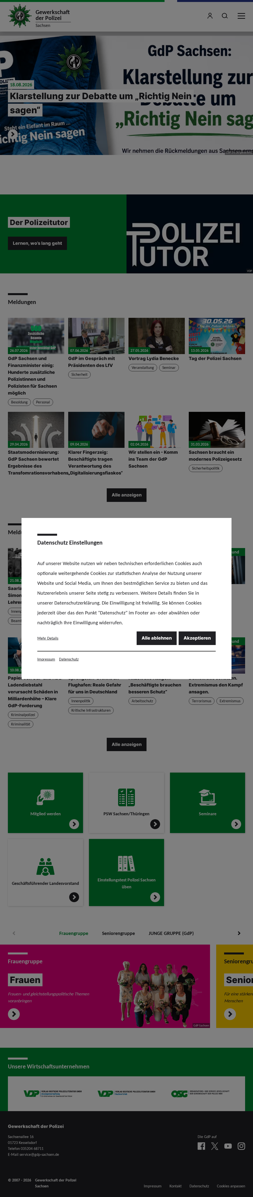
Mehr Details (47, 638)
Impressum (46, 659)
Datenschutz (69, 659)
